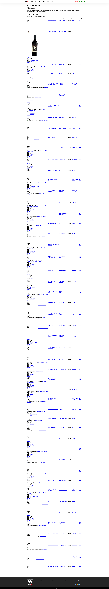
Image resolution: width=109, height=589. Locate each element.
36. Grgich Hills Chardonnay (52, 418)
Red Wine (60, 31)
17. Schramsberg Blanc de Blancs (53, 213)
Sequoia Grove (74, 512)
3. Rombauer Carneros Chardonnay (53, 64)
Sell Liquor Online (54, 580)
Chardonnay (65, 64)
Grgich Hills (73, 418)
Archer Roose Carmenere (39, 371)
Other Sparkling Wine (62, 95)
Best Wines (65, 580)
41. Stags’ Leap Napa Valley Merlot (53, 470)
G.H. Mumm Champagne (74, 118)
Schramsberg (74, 213)
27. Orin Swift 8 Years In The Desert (53, 325)
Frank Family (32, 385)
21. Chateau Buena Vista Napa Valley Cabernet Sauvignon (52, 257)
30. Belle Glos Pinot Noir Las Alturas (53, 359)
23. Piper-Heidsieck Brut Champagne (51, 282)
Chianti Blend (64, 347)
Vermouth (60, 20)
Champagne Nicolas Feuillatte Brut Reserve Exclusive (37, 88)
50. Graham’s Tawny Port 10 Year (53, 566)
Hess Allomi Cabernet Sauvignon (43, 391)
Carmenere (64, 369)
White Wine (61, 64)
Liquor (39, 1)
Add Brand (76, 1)
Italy (79, 20)
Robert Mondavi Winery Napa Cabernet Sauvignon (36, 318)
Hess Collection (74, 389)
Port (60, 147)
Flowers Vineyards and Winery (75, 180)
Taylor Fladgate (74, 147)
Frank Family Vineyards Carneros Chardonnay (36, 382)
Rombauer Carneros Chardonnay (43, 66)
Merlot (63, 470)
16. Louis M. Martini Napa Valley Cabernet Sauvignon (53, 202)
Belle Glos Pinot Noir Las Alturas (43, 362)
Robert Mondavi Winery (33, 321)
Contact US (53, 585)
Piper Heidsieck (74, 281)
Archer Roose (74, 302)
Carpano (73, 20)
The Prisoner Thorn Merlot (40, 559)
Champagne (61, 84)
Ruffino (73, 347)
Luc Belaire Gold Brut (37, 225)
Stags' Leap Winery (75, 470)
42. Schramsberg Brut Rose (52, 480)
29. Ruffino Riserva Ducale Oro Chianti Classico (52, 348)
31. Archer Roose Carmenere (52, 369)
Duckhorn (73, 501)
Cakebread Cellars (75, 244)
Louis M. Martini (74, 202)
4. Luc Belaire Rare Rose (52, 73)
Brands (52, 1)
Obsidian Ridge (74, 427)
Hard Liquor (65, 585)
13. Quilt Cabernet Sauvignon (52, 170)
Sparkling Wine (61, 83)
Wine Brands (41, 580)
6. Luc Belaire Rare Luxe (51, 95)
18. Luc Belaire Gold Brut (52, 223)
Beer (35, 1)
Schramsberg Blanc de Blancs (41, 216)
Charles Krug (74, 438)
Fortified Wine (65, 20)
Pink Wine (64, 73)
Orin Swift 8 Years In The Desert (43, 328)
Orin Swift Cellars (74, 137)
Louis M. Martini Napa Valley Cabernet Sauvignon (36, 206)
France (80, 73)
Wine (32, 1)
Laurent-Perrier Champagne (74, 191)
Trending (43, 1)
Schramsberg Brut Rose (38, 482)
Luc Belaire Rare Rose (38, 75)
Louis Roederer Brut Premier (41, 411)
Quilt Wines (73, 170)
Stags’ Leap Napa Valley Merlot (42, 473)
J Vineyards (74, 270)
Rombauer (73, 64)
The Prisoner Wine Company (75, 31)
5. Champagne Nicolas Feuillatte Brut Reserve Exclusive (53, 84)
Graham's (73, 566)
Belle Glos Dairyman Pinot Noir (42, 451)
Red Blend (64, 31)
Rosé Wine (60, 73)
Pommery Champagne (74, 336)
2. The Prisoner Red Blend (52, 31)
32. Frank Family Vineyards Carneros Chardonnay (52, 379)
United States (80, 31)
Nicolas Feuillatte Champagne (74, 84)
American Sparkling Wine (63, 214)
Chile (79, 302)
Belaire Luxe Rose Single (39, 130)
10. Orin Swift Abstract (51, 137)
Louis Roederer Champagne (74, 409)
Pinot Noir (63, 179)
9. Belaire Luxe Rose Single (52, 128)
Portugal (80, 147)
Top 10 (48, 1)
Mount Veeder (32, 529)
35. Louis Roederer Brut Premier (53, 409)
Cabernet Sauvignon (62, 170)
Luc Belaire (73, 73)
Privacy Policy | (48, 588)
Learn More (28, 28)
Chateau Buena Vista (33, 264)
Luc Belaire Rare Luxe (38, 97)
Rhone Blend (61, 325)
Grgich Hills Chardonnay (39, 420)
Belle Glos (73, 233)
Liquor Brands (42, 585)
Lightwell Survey (74, 105)
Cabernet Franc (64, 105)
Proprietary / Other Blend (62, 137)
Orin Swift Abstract (36, 139)
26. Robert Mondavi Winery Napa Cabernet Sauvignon (53, 314)
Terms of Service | (52, 588)
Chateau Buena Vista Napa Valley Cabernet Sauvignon (37, 261)
